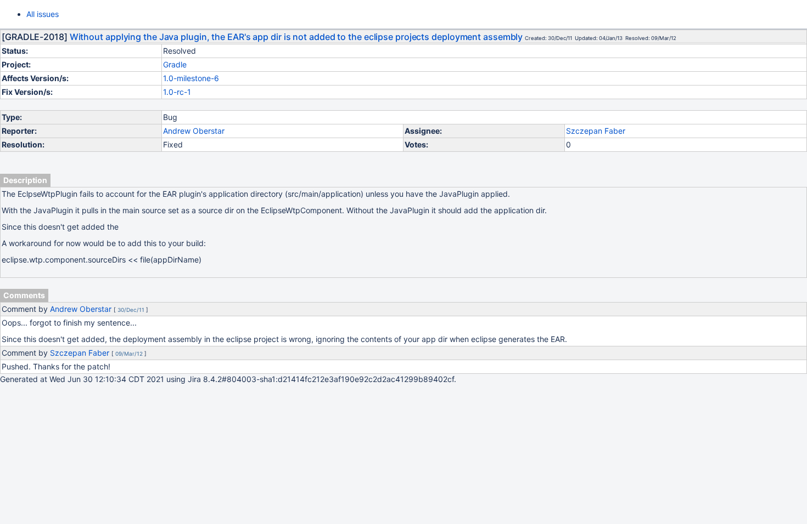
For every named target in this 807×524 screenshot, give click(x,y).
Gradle (175, 64)
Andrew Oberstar (194, 130)
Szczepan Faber (595, 130)
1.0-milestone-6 (191, 78)
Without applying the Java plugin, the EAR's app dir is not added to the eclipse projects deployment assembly (296, 36)
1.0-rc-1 (177, 91)
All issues (42, 14)
